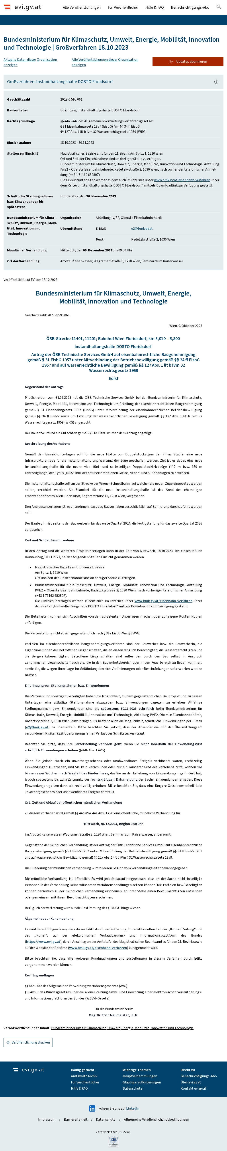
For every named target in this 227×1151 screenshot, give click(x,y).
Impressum (46, 1119)
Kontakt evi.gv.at (193, 1088)
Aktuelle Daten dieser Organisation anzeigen (30, 62)
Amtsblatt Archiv (84, 1076)
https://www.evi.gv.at (43, 941)
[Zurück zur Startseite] (22, 7)
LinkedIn (132, 1108)
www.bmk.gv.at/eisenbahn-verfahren (182, 180)
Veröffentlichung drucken (31, 1042)
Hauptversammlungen (140, 1076)
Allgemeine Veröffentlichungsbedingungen (156, 1119)
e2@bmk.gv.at (142, 228)
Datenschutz (132, 1088)
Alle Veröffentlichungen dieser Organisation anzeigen (105, 62)
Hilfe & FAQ (154, 7)
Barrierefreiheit (76, 1119)
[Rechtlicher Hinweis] (216, 81)
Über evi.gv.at (191, 1082)
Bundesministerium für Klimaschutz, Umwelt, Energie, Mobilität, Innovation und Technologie (122, 1028)
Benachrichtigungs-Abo (190, 7)
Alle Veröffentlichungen (82, 7)
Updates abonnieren (191, 61)
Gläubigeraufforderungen (142, 1082)
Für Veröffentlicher (123, 7)
